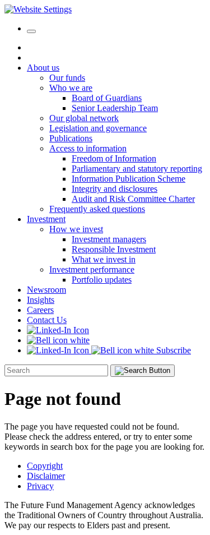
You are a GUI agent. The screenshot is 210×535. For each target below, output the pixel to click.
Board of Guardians (107, 98)
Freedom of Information (114, 158)
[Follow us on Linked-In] (58, 330)
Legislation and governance (98, 128)
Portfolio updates (102, 279)
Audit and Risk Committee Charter (133, 199)
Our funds (67, 77)
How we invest (76, 229)
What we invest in (104, 259)
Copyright (45, 466)
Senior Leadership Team (115, 108)
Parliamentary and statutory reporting (137, 168)
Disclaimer (46, 476)
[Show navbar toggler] (31, 31)
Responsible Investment (114, 249)
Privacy (40, 486)
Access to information (88, 148)
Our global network (84, 118)
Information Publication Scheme (128, 178)
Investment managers (109, 239)
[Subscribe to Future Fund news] (58, 340)
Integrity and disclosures (114, 188)
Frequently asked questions (97, 209)
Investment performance (91, 269)
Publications (70, 138)
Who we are (70, 88)
